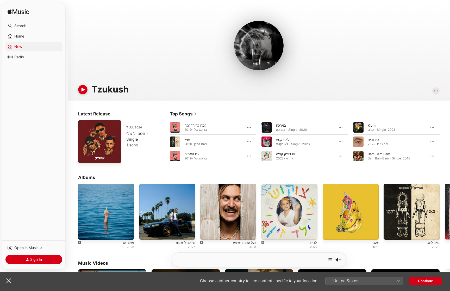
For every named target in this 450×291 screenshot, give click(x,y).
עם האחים (191, 154)
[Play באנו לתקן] (390, 233)
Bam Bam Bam (379, 154)
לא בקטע (282, 140)
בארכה (281, 125)
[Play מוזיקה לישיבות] (146, 233)
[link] (183, 114)
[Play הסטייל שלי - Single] (85, 156)
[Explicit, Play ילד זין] (268, 233)
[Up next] (330, 259)
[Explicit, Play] (266, 156)
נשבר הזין (84, 186)
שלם (326, 186)
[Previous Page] (164, 141)
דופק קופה (283, 154)
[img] (18, 12)
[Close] (8, 280)
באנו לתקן (391, 186)
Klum (372, 125)
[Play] (83, 89)
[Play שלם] (329, 233)
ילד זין (265, 186)
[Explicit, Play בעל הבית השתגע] (207, 233)
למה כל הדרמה (195, 125)
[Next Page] (444, 141)
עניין (187, 140)
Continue (425, 281)
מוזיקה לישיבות (149, 186)
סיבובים (373, 140)
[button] (34, 25)
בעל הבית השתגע (213, 186)
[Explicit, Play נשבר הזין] (85, 233)
